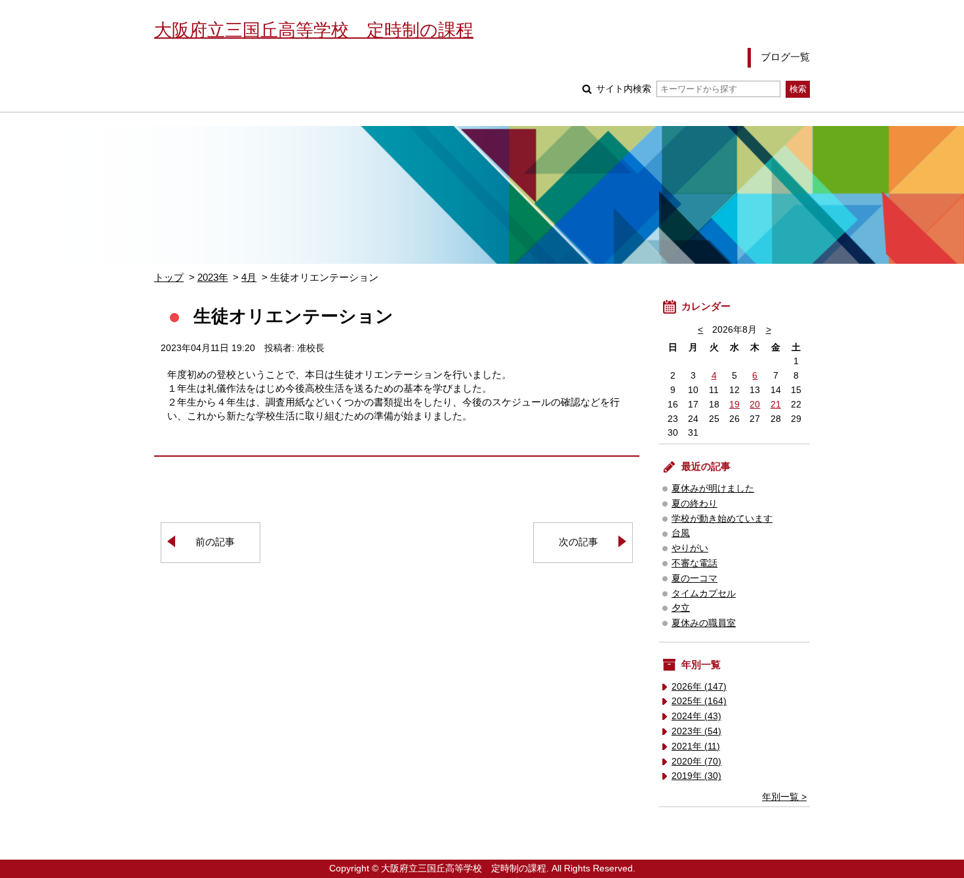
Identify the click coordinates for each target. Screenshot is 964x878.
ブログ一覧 (785, 56)
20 (755, 404)
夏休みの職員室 (704, 623)
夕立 (681, 608)
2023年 (212, 277)
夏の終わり (694, 504)
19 (734, 404)
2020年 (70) (696, 761)
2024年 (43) (696, 716)
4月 (248, 277)
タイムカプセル (704, 593)
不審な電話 (694, 563)
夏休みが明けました (713, 488)
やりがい (690, 548)
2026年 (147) (699, 687)
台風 (681, 533)
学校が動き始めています (722, 519)
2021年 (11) (696, 746)
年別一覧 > (784, 797)
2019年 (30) (696, 776)
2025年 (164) (699, 701)
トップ (169, 277)
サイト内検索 (623, 89)
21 (776, 404)
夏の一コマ (694, 578)
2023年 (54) (696, 731)
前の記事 (215, 541)
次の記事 (578, 541)
